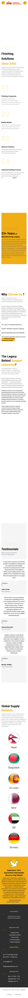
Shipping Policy (15, 932)
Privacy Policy (15, 937)
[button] (25, 3)
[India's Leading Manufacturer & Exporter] (14, 3)
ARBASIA (23, 989)
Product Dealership (15, 942)
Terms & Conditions (15, 939)
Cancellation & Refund (15, 935)
